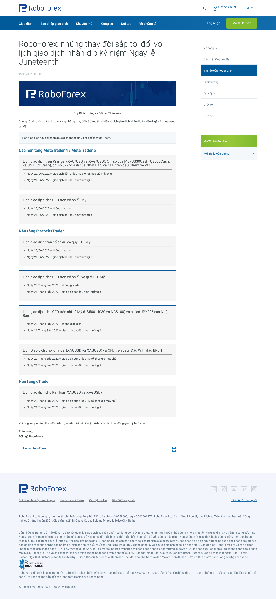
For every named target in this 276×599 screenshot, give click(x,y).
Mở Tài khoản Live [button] (215, 141)
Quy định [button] (209, 93)
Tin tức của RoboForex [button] (218, 70)
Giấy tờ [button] (208, 104)
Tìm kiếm (142, 8)
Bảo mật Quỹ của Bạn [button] (217, 59)
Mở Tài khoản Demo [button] (216, 153)
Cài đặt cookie (98, 500)
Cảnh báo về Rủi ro (72, 500)
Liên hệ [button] (208, 116)
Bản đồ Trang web (123, 500)
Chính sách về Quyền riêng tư (37, 500)
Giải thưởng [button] (211, 82)
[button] (40, 8)
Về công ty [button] (210, 48)
